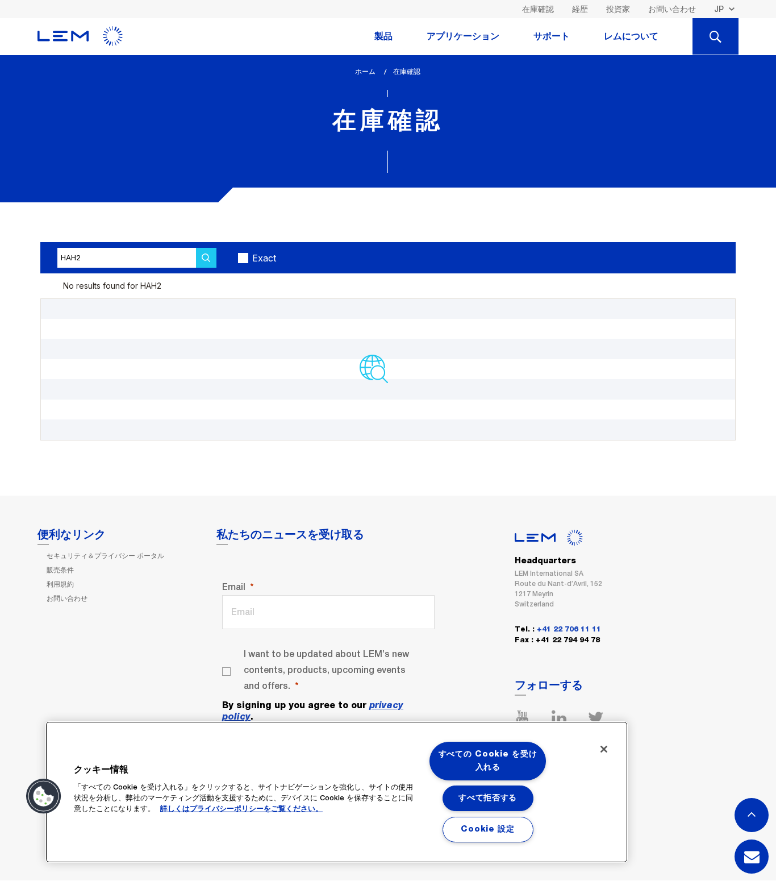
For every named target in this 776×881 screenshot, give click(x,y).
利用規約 (60, 584)
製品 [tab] (383, 36)
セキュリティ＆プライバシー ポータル (105, 555)
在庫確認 (538, 9)
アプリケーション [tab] (463, 36)
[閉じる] (603, 749)
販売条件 (60, 570)
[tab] (715, 36)
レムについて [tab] (631, 36)
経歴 (580, 9)
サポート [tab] (551, 36)
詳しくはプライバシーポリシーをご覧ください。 (241, 809)
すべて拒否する (487, 798)
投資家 (618, 9)
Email (233, 586)
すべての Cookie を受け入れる (488, 760)
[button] (44, 796)
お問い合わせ (672, 9)
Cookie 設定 (487, 829)
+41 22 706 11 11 (569, 629)
